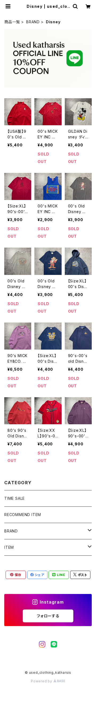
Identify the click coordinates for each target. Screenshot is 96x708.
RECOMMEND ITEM (22, 514)
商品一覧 (12, 22)
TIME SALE (14, 498)
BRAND (33, 22)
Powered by (42, 681)
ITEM (9, 547)
